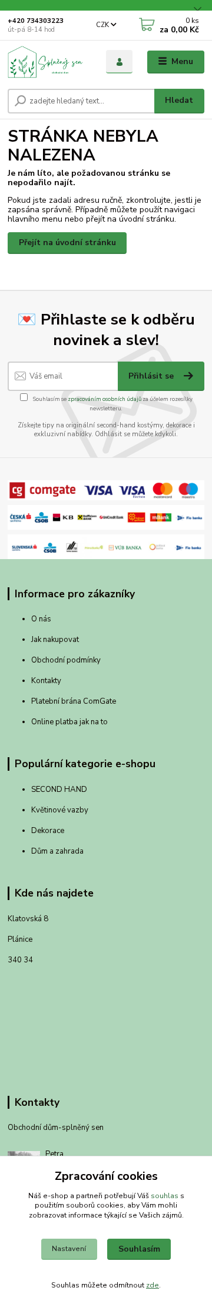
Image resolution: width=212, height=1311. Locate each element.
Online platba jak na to (69, 722)
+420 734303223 (36, 20)
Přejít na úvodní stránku (67, 242)
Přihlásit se (152, 376)
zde (152, 1285)
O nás (41, 619)
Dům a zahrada (57, 851)
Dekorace (47, 830)
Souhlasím (139, 1249)
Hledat (179, 100)
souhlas (164, 1195)
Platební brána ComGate (74, 701)
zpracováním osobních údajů (104, 399)
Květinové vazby (59, 810)
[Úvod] (49, 61)
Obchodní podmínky (66, 660)
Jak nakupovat (55, 639)
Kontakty (46, 680)
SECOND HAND (59, 789)
